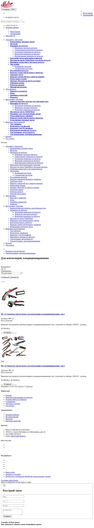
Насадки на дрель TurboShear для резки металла (30, 60)
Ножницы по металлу (19, 46)
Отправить (7, 516)
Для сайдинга (11, 89)
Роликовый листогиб (23, 66)
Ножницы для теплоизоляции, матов (25, 114)
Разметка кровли (17, 85)
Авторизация (88, 15)
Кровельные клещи (18, 79)
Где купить (10, 139)
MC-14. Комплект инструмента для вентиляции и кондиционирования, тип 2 (33, 366)
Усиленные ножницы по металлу (28, 52)
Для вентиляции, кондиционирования (26, 134)
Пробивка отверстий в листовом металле (27, 62)
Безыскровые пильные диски (22, 42)
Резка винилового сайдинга (21, 116)
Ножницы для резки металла (26, 48)
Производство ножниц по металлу (19, 397)
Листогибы (14, 64)
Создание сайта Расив (9, 480)
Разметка (14, 97)
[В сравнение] (16, 384)
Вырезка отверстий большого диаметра (26, 73)
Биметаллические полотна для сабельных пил (29, 101)
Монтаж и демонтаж (18, 91)
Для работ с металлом (14, 40)
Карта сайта (10, 472)
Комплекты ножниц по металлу (23, 130)
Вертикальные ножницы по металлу (29, 56)
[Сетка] (4, 281)
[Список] (2, 281)
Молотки (14, 44)
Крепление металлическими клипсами (26, 58)
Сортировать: (6, 271)
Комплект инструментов (15, 122)
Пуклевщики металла (19, 71)
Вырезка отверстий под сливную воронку (27, 77)
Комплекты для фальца (20, 126)
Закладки (9, 419)
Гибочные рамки (17, 83)
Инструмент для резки (14, 99)
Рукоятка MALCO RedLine (16, 399)
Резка (12, 93)
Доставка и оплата (13, 404)
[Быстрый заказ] (2, 384)
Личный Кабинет (12, 415)
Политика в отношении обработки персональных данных (28, 476)
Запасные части (16, 75)
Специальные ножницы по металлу (29, 50)
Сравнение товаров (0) (10, 277)
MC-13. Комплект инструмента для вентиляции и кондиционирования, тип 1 (33, 314)
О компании (10, 402)
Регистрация (88, 13)
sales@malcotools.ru (18, 436)
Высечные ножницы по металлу (27, 54)
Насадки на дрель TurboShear (22, 112)
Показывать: (6, 267)
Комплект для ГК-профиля (21, 128)
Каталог (9, 136)
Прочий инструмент (18, 87)
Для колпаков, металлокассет (22, 132)
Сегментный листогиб (23, 68)
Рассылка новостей (13, 421)
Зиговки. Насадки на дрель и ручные (25, 81)
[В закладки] (13, 384)
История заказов (12, 417)
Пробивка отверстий (18, 95)
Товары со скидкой (13, 474)
